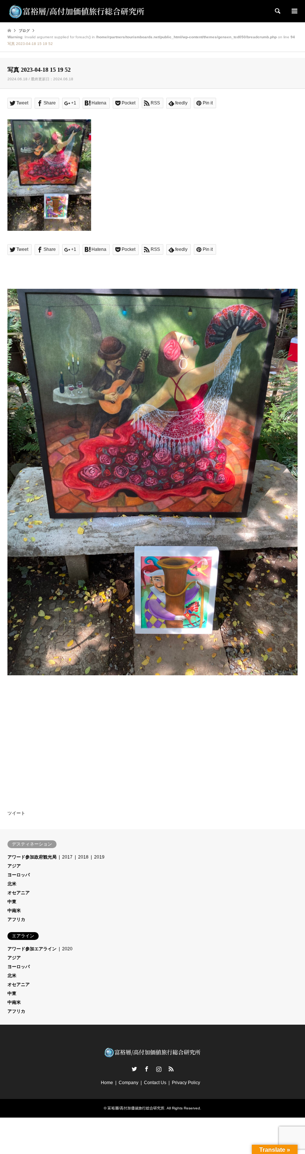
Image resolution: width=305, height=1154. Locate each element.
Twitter (134, 1068)
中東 (11, 901)
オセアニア (18, 892)
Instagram (158, 1068)
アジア (14, 866)
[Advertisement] (63, 732)
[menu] (294, 11)
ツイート (16, 813)
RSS (171, 1068)
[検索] (277, 11)
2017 (67, 857)
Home (107, 1082)
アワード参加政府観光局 (32, 857)
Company (128, 1082)
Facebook (146, 1068)
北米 (11, 883)
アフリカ (16, 919)
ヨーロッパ (18, 874)
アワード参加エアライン (32, 948)
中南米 (14, 910)
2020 (67, 948)
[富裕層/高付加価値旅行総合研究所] (77, 11)
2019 (99, 857)
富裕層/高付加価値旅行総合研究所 (135, 1108)
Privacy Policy (186, 1082)
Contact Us (155, 1082)
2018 (83, 857)
